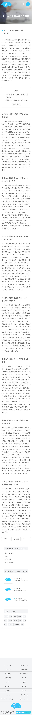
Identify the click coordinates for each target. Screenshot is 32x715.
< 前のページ (6, 539)
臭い (24, 616)
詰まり (7, 556)
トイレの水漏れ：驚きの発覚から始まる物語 (16, 95)
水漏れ (19, 616)
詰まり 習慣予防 (9, 562)
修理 (11, 616)
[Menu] (28, 4)
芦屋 (22, 624)
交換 (24, 620)
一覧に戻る (16, 539)
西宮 (5, 620)
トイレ (5, 616)
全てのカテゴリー (10, 553)
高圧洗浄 (17, 624)
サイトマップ (24, 699)
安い (5, 624)
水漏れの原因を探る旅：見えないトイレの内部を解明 (16, 101)
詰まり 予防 (8, 559)
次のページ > (25, 539)
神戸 (15, 616)
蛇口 (20, 620)
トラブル (11, 624)
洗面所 (15, 620)
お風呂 (10, 620)
